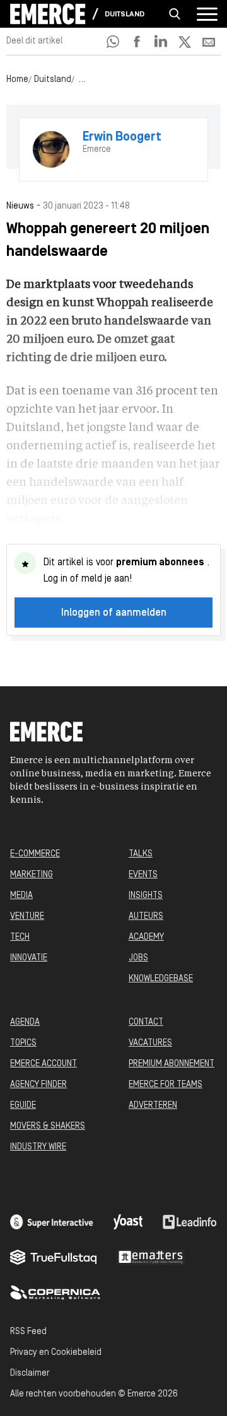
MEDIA (21, 896)
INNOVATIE (28, 958)
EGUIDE (23, 1105)
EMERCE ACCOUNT (43, 1064)
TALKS (141, 854)
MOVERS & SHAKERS (47, 1126)
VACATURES (150, 1043)
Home (17, 79)
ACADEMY (146, 937)
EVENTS (143, 875)
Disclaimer (29, 1373)
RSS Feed (28, 1332)
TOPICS (23, 1043)
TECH (20, 937)
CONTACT (146, 1022)
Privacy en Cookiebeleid (56, 1352)
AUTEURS (146, 916)
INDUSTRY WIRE (38, 1147)
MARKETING (31, 875)
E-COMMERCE (35, 854)
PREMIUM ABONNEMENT (171, 1064)
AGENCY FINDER (38, 1085)
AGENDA (25, 1022)
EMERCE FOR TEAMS (165, 1085)
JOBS (138, 958)
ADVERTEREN (153, 1105)
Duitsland (124, 14)
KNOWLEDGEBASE (161, 979)
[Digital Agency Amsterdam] (51, 1221)
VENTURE (27, 916)
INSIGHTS (146, 896)
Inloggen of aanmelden (113, 613)
